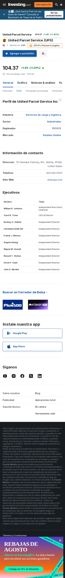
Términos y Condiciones (15, 535)
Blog (37, 393)
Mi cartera (40, 406)
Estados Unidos (52, 135)
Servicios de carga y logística (43, 114)
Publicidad (8, 400)
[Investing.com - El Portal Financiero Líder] (19, 5)
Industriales (54, 121)
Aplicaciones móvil (45, 400)
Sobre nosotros (11, 393)
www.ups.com (54, 179)
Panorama (7, 91)
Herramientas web (45, 413)
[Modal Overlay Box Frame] (31, 557)
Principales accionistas (37, 91)
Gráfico (22, 82)
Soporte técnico (11, 406)
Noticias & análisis (43, 82)
